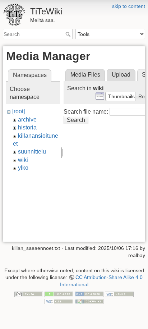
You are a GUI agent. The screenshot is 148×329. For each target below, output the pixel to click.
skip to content (128, 6)
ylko (23, 168)
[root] (18, 111)
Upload (121, 75)
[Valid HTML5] (119, 294)
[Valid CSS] (59, 301)
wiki (23, 160)
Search (68, 34)
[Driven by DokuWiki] (89, 301)
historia (27, 127)
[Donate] (59, 294)
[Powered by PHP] (89, 294)
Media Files (85, 75)
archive (27, 119)
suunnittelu (32, 151)
